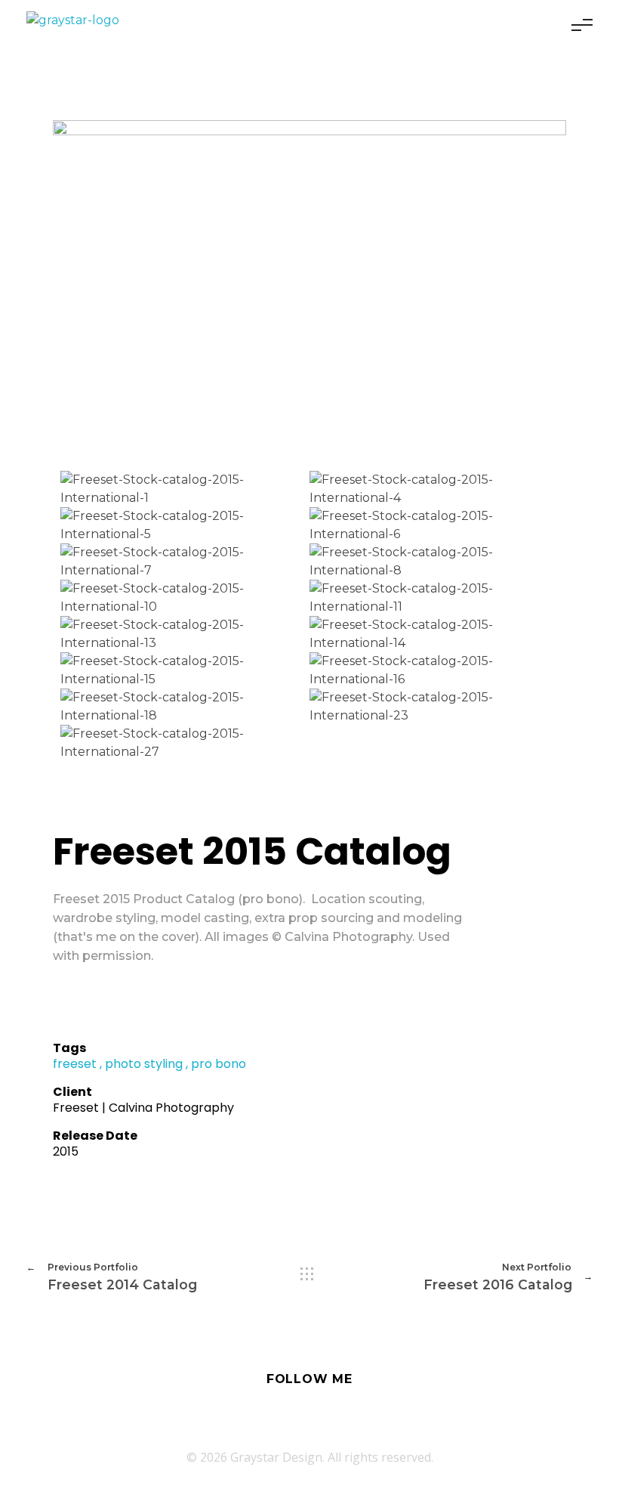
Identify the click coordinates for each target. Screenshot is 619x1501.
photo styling (144, 1063)
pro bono (218, 1063)
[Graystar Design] (72, 20)
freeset (75, 1063)
